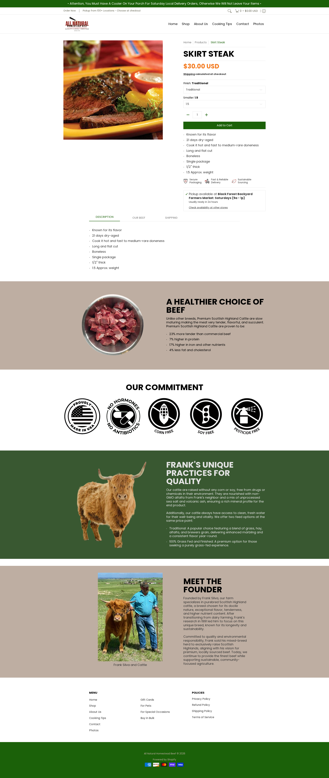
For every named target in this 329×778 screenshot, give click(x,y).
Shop (92, 706)
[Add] (206, 115)
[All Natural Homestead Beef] (77, 24)
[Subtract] (188, 115)
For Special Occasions (155, 712)
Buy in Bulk (147, 718)
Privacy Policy (201, 699)
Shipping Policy (202, 711)
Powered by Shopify (164, 759)
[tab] (104, 218)
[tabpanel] (164, 247)
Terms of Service (203, 717)
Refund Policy (201, 705)
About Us (95, 712)
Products (201, 42)
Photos (94, 730)
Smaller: (190, 97)
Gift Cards (147, 700)
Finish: (195, 83)
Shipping (189, 74)
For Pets (146, 706)
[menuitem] (246, 11)
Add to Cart (224, 125)
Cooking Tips (97, 718)
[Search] (230, 11)
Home (187, 42)
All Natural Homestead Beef (160, 753)
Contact (94, 724)
